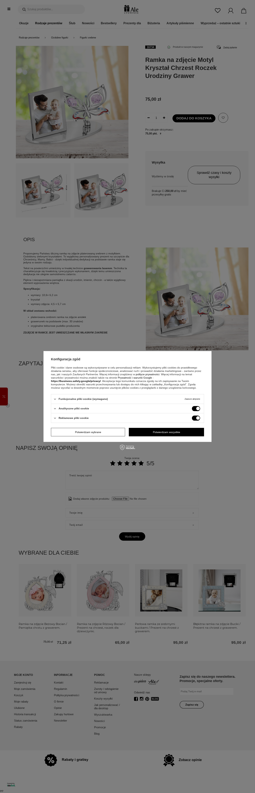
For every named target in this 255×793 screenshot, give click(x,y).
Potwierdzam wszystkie (166, 432)
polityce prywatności (147, 374)
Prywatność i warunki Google (135, 377)
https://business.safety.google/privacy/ (76, 381)
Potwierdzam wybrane (88, 432)
